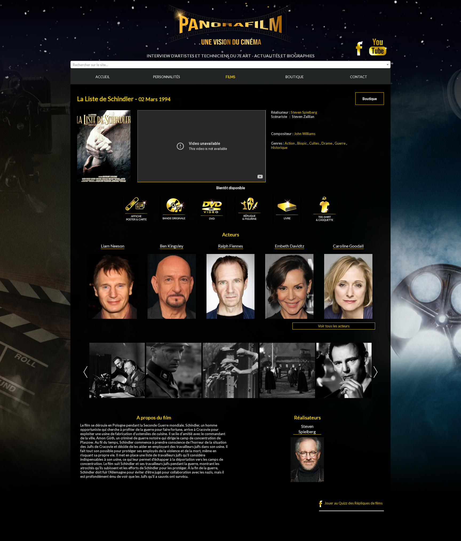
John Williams (304, 134)
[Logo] (230, 51)
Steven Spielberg (304, 112)
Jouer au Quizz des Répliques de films (353, 503)
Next (375, 372)
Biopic (302, 143)
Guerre (340, 143)
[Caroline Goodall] (348, 317)
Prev (86, 372)
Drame (326, 143)
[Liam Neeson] (113, 317)
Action (290, 143)
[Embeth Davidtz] (289, 317)
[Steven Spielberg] (307, 480)
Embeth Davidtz (289, 246)
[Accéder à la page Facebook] (360, 46)
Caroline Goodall (348, 246)
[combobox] (230, 64)
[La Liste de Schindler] (117, 370)
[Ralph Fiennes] (230, 317)
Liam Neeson (112, 246)
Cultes (314, 143)
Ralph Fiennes (230, 246)
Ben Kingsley (171, 246)
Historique (279, 147)
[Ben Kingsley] (172, 317)
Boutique (370, 99)
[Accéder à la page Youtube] (378, 46)
